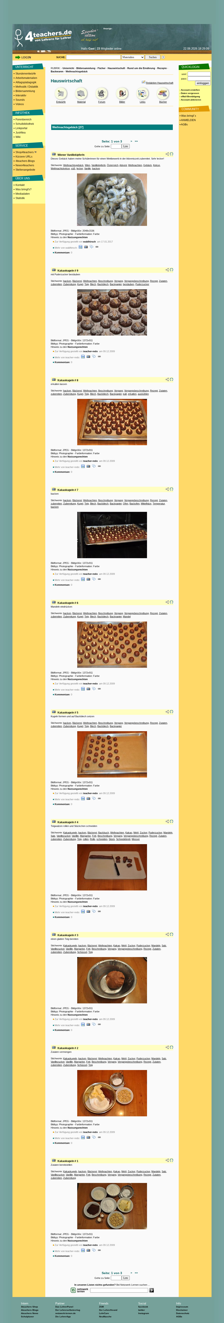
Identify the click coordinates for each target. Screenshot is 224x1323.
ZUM (101, 1307)
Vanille (87, 168)
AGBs (179, 1316)
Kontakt (20, 185)
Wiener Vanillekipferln (71, 154)
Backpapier (116, 284)
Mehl (135, 832)
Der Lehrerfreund (108, 1310)
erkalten (132, 394)
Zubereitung (69, 284)
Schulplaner (27, 1316)
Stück (112, 839)
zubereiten (56, 284)
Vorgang (118, 281)
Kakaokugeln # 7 (68, 490)
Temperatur (159, 503)
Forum (101, 101)
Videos (20, 104)
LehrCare (104, 1313)
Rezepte (162, 68)
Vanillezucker (63, 836)
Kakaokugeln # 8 (68, 380)
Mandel (127, 616)
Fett (94, 836)
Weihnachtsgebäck (77, 71)
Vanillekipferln (98, 165)
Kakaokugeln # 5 (68, 712)
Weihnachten (135, 165)
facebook (143, 1307)
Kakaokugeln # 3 (68, 935)
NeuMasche (105, 1316)
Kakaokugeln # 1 (68, 1161)
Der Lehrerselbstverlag (67, 1310)
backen (96, 168)
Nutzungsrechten (78, 237)
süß (73, 168)
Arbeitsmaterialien (26, 78)
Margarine (85, 836)
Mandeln (167, 832)
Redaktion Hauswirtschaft (159, 82)
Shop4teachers (25, 152)
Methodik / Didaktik (27, 86)
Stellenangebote (25, 169)
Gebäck (147, 165)
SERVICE (21, 145)
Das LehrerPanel (64, 1307)
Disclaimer (182, 1310)
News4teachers (25, 165)
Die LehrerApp (63, 1316)
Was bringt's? (24, 189)
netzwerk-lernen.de (65, 1313)
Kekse (156, 165)
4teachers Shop (29, 1307)
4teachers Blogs (25, 161)
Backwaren (57, 71)
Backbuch (103, 832)
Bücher (163, 101)
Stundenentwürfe (26, 73)
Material (81, 101)
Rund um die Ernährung (141, 68)
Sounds (20, 99)
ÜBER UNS (22, 178)
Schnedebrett (123, 839)
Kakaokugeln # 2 (68, 1048)
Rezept (154, 281)
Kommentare (62, 252)
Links (142, 101)
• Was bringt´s (187, 115)
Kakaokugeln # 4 (68, 822)
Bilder (122, 101)
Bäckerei (77, 281)
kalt (125, 394)
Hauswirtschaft (116, 68)
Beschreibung (105, 281)
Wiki (18, 137)
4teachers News (29, 1313)
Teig (86, 284)
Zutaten (163, 281)
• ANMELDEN (187, 120)
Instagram (143, 1313)
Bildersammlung (25, 91)
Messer (136, 839)
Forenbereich (24, 119)
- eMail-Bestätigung (190, 96)
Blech (93, 284)
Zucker (143, 832)
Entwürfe (61, 101)
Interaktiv (21, 95)
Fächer (101, 68)
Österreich (112, 165)
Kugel (80, 284)
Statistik (20, 198)
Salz (53, 836)
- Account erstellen (190, 90)
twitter (141, 1310)
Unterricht (68, 68)
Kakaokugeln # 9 (68, 270)
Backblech (102, 284)
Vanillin (75, 836)
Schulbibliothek (25, 123)
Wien (87, 165)
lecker (80, 168)
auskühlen (143, 394)
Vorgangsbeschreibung (136, 281)
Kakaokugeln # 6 (68, 602)
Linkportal (21, 128)
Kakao (128, 832)
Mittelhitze (146, 503)
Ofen (125, 503)
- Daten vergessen (189, 93)
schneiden (101, 839)
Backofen (135, 503)
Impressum (182, 1307)
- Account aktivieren (190, 100)
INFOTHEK (22, 112)
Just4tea (21, 132)
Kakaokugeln (70, 832)
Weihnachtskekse (60, 168)
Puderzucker (142, 284)
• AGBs (183, 124)
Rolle (92, 839)
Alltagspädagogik (26, 82)
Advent (123, 165)
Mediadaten (23, 193)
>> (135, 141)
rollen (86, 839)
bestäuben (128, 284)
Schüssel (82, 952)
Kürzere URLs (24, 156)
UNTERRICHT (24, 67)
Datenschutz (182, 1313)
